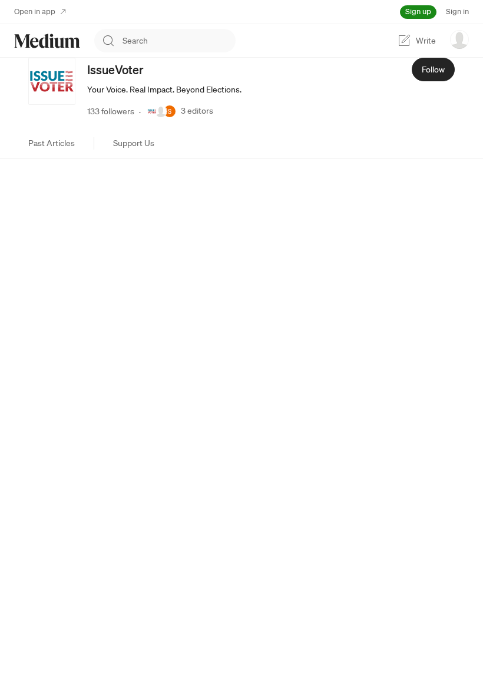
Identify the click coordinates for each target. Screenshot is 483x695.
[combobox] (179, 40)
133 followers (110, 111)
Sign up (418, 11)
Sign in (457, 11)
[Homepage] (47, 41)
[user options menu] (459, 39)
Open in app (34, 11)
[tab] (51, 143)
